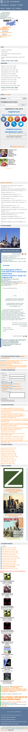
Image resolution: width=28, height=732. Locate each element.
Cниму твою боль (8, 192)
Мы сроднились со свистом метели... (14, 200)
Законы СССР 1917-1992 (8, 68)
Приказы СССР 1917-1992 (8, 81)
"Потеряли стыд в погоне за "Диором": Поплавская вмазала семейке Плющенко (12, 153)
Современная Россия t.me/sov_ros (5, 36)
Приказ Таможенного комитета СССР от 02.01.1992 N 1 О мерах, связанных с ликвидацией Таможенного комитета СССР (14, 429)
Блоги (3, 8)
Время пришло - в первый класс (12, 207)
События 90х (7, 597)
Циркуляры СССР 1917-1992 (9, 89)
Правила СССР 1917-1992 (8, 79)
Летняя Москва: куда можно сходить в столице (12, 186)
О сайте (20, 5)
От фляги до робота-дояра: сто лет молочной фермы (14, 210)
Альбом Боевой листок (13, 538)
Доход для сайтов (9, 168)
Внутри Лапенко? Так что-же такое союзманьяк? (7, 681)
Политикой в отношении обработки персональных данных (14, 721)
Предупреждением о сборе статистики (9, 723)
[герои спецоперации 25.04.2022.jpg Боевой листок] (13, 537)
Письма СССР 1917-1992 (8, 74)
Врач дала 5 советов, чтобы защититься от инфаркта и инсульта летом (12, 162)
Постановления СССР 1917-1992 (10, 77)
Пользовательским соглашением (8, 717)
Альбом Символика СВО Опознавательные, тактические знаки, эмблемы (13, 491)
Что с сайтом (16, 8)
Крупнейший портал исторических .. (7, 658)
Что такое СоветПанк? (7, 683)
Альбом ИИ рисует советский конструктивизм (13, 515)
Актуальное (3, 32)
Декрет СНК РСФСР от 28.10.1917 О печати (12, 436)
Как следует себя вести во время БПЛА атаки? (14, 698)
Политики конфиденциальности (11, 387)
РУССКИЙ (7, 94)
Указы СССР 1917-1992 (9, 87)
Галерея (13, 5)
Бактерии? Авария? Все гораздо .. (7, 671)
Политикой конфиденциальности (8, 719)
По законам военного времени (12, 196)
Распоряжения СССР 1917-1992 (10, 85)
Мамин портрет (7, 198)
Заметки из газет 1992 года (8, 431)
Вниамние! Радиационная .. (7, 608)
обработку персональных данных (10, 384)
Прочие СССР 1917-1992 (8, 83)
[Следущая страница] (27, 504)
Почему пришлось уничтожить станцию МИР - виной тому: (7, 668)
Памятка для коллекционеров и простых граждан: (7, 582)
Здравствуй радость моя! (10, 205)
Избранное (9, 32)
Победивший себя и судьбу (11, 194)
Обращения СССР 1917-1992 (9, 72)
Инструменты (15, 1)
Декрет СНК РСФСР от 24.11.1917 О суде (12, 438)
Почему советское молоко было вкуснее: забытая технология (13, 213)
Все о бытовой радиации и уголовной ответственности (7, 607)
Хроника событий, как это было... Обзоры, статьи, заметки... (7, 595)
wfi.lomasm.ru (18, 711)
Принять (10, 730)
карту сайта (4, 705)
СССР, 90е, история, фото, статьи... (7, 655)
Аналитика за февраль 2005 (11, 216)
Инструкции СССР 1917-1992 (9, 70)
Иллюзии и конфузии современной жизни (13, 219)
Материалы (5, 5)
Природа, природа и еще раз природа (14, 222)
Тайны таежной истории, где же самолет (14, 202)
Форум (8, 8)
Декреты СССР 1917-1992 (8, 66)
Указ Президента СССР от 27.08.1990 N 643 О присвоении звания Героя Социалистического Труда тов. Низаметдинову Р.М (13, 367)
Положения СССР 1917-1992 (9, 75)
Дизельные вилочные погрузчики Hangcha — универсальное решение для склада (14, 189)
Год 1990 (15, 284)
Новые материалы (6, 182)
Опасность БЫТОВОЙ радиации (7, 584)
